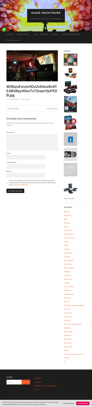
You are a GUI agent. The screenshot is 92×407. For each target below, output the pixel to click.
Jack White (67, 256)
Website (9, 171)
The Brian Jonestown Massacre (73, 354)
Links (35, 34)
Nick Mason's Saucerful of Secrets (74, 305)
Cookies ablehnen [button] (68, 403)
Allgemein (67, 211)
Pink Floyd (67, 320)
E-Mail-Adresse (11, 162)
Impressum (44, 34)
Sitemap (36, 389)
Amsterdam (67, 215)
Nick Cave (67, 301)
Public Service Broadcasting (72, 324)
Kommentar (10, 132)
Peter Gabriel (68, 316)
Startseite (10, 34)
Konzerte (55, 34)
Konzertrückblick (69, 268)
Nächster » (52, 108)
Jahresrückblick (68, 260)
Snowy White (68, 346)
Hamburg (67, 249)
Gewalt (66, 245)
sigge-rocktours (46, 12)
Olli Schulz (67, 309)
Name (8, 153)
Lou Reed (67, 283)
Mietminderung (68, 294)
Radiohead (67, 328)
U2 (65, 361)
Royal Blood (67, 343)
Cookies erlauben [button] (82, 403)
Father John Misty (69, 238)
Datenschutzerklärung (71, 34)
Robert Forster (68, 331)
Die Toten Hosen (69, 234)
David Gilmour (68, 230)
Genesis (66, 241)
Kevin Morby (68, 264)
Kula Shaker (67, 275)
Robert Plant (68, 335)
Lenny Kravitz (68, 279)
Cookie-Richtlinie (12, 40)
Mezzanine (67, 290)
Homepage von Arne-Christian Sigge (45, 386)
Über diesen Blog (24, 34)
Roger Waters (68, 339)
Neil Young (67, 298)
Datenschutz (38, 382)
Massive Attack (68, 286)
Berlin (65, 219)
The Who (66, 358)
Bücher (66, 226)
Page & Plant (68, 313)
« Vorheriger (12, 108)
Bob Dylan (67, 223)
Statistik (66, 350)
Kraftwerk (67, 271)
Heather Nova (68, 253)
